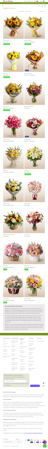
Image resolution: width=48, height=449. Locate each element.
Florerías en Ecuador (30, 353)
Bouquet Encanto (27, 139)
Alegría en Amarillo (27, 40)
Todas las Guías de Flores (15, 341)
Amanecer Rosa (27, 203)
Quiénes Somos (31, 341)
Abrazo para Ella (6, 40)
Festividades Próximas (31, 344)
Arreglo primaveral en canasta (8, 234)
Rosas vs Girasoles (13, 346)
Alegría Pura (5, 170)
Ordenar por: (21, 11)
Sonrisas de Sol (6, 106)
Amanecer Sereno (6, 203)
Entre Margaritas (6, 298)
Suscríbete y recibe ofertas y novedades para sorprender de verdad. (14, 377)
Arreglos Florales (6, 346)
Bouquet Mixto (27, 234)
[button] (2, 5)
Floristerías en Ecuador (31, 357)
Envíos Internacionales (23, 356)
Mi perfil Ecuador (40, 341)
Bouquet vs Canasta (14, 350)
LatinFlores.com (8, 446)
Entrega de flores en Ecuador (31, 349)
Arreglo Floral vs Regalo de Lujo (15, 363)
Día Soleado (5, 73)
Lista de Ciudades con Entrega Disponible (33, 433)
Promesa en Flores (6, 139)
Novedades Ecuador (30, 365)
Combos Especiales (5, 350)
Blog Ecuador (31, 361)
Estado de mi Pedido (40, 3)
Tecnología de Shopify (14, 446)
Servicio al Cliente (30, 3)
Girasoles (5, 343)
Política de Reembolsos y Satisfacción (23, 368)
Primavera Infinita (27, 298)
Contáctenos (22, 363)
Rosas (4, 341)
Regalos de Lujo (6, 356)
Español (41, 1)
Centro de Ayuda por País (23, 347)
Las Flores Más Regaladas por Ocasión (14, 368)
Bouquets (5, 353)
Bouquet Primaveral (28, 73)
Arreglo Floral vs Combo (15, 359)
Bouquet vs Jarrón (14, 354)
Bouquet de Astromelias (28, 106)
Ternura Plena (26, 265)
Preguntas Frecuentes (22, 351)
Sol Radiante (26, 170)
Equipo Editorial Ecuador (31, 369)
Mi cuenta (23, 3)
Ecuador (5, 8)
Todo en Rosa (5, 265)
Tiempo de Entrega (22, 360)
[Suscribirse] (25, 381)
